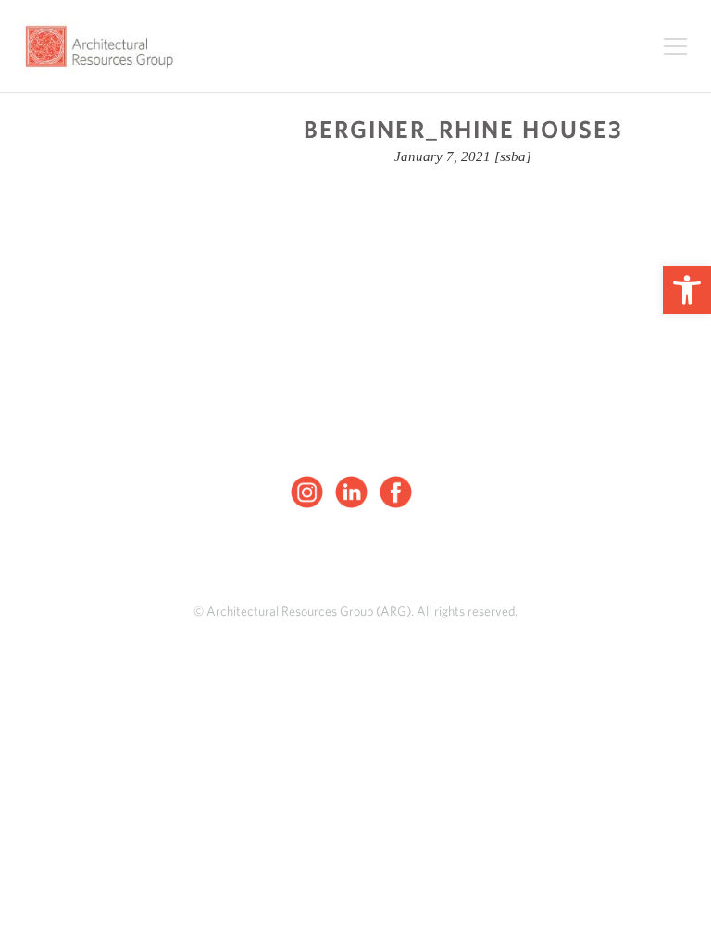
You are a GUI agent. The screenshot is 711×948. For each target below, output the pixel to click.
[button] (687, 290)
